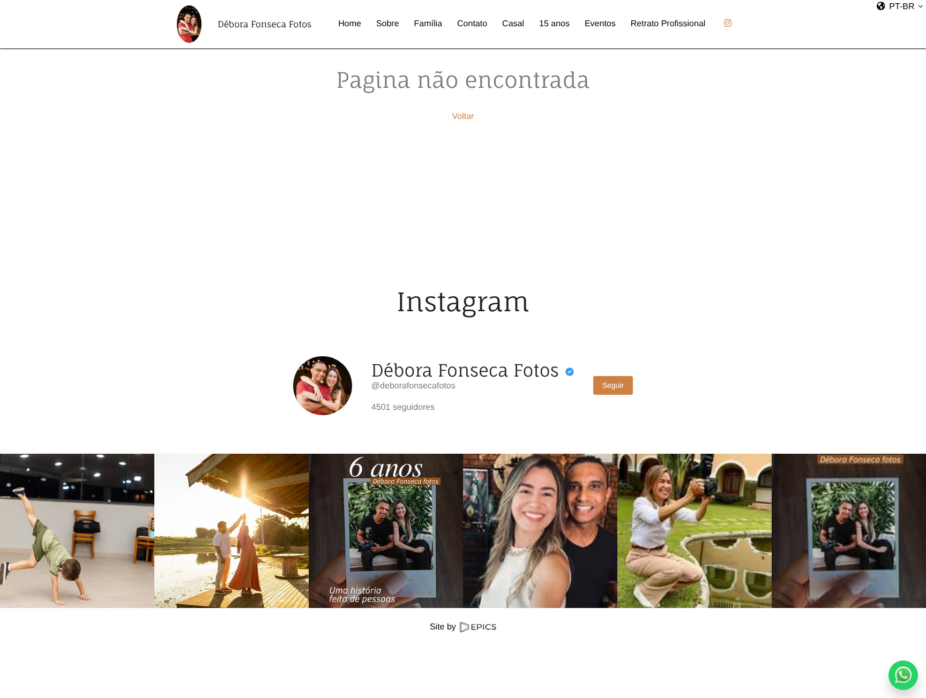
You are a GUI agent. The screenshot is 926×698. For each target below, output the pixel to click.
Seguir (613, 385)
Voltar (463, 116)
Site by (444, 627)
